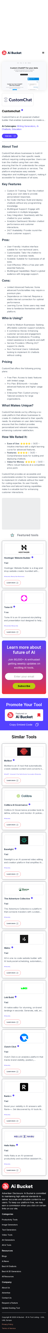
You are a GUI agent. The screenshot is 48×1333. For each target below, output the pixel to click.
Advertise (6, 1293)
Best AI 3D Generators (11, 1271)
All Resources (8, 1276)
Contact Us (7, 1298)
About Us (6, 1288)
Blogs (4, 1256)
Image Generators (10, 1225)
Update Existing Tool (11, 1308)
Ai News (5, 1261)
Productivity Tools (10, 1220)
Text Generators (9, 1230)
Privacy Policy (7, 1324)
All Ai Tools (6, 1245)
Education (17, 129)
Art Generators (8, 1240)
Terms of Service (9, 1328)
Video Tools (7, 1235)
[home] (11, 53)
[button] (43, 53)
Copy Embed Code (20, 724)
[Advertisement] (24, 24)
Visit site (8, 136)
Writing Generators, (26, 126)
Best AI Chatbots (9, 1266)
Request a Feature (10, 1303)
